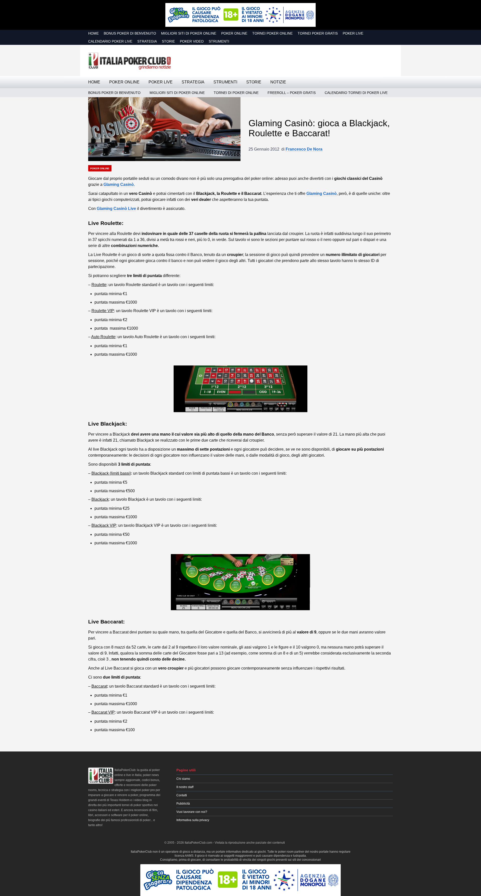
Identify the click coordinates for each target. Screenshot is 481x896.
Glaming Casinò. (119, 184)
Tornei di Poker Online (236, 93)
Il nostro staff (184, 787)
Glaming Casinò (321, 193)
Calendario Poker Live (110, 41)
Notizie (278, 82)
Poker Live (353, 33)
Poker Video (192, 41)
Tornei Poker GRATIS (318, 33)
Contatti (181, 795)
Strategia (147, 41)
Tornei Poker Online (272, 33)
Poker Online (234, 33)
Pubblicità (183, 803)
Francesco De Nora (304, 149)
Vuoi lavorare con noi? (191, 812)
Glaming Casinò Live (116, 208)
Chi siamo (183, 779)
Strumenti (219, 41)
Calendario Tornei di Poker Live (356, 93)
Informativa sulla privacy (192, 820)
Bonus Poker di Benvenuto (130, 33)
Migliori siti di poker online (188, 33)
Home (93, 33)
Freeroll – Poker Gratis (292, 93)
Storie (168, 41)
